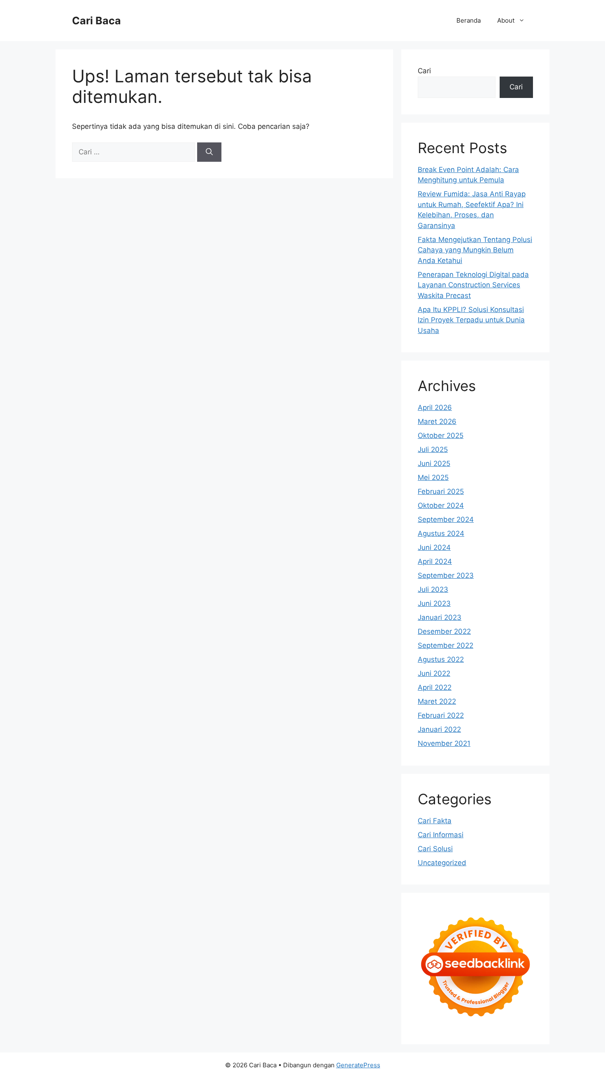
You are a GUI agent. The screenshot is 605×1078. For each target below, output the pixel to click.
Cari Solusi (435, 849)
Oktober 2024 (441, 505)
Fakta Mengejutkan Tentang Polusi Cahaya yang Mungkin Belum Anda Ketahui (475, 250)
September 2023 (446, 575)
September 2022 (445, 645)
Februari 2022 (441, 715)
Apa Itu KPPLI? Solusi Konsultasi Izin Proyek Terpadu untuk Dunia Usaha (471, 320)
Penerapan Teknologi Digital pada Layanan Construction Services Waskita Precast (473, 285)
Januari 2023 (439, 617)
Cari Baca (96, 20)
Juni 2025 (434, 463)
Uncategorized (442, 863)
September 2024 (446, 519)
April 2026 (435, 407)
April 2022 (434, 687)
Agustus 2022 (441, 659)
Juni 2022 (434, 673)
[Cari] (209, 152)
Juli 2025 (433, 449)
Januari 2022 (439, 729)
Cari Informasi (440, 835)
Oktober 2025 (440, 435)
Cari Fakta (434, 821)
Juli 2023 (433, 589)
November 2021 (444, 743)
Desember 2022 (444, 631)
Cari (424, 71)
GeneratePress (358, 1065)
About (505, 20)
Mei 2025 (433, 477)
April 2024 (435, 561)
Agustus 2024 (441, 533)
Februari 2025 (441, 491)
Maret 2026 (437, 421)
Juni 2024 (434, 547)
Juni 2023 (434, 603)
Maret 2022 (437, 701)
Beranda (468, 20)
